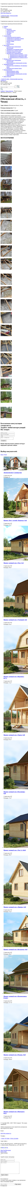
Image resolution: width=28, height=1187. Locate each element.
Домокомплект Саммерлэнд (13, 472)
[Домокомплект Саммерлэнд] (15, 469)
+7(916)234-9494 (13, 15)
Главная (6, 26)
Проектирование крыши (13, 72)
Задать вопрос (4, 1153)
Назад (2, 454)
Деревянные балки (8, 64)
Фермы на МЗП (8, 59)
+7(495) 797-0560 (5, 1138)
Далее (5, 454)
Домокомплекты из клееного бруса (18, 57)
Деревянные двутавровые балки (15, 49)
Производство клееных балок (14, 50)
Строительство (7, 35)
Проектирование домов (13, 71)
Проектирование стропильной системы (17, 63)
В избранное (4, 1185)
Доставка (9, 33)
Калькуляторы (10, 44)
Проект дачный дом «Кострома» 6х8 (15, 949)
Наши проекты (10, 75)
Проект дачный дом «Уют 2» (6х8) (15, 850)
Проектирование (8, 69)
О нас (5, 27)
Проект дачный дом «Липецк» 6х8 (15, 907)
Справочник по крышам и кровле (15, 38)
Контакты (9, 29)
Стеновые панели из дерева (14, 52)
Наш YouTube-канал (6, 1150)
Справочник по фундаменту (14, 40)
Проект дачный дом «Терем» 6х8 (14, 735)
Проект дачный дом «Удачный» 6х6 (15, 620)
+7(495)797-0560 (5, 15)
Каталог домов (10, 41)
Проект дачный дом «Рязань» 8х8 (15, 1055)
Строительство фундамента (14, 37)
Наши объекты (7, 76)
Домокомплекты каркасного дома (18, 56)
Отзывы (9, 34)
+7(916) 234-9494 (14, 1138)
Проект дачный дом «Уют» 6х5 (14, 563)
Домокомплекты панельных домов (18, 54)
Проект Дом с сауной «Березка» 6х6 (15, 520)
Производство (10, 31)
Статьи (8, 42)
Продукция (6, 45)
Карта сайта (4, 1151)
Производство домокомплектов (15, 53)
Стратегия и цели (11, 30)
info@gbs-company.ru (6, 13)
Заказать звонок (5, 17)
